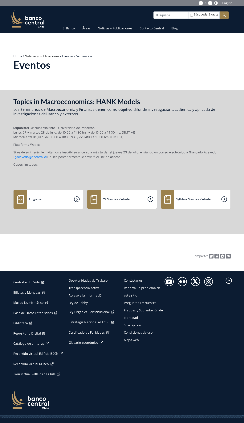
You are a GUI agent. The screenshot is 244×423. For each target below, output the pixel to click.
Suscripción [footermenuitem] (132, 325)
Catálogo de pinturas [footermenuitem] (28, 343)
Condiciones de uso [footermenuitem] (138, 332)
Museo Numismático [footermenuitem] (28, 303)
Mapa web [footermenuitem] (131, 340)
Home (17, 56)
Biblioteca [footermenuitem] (20, 323)
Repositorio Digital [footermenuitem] (27, 333)
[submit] (224, 15)
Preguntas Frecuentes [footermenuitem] (140, 303)
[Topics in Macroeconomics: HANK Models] (228, 256)
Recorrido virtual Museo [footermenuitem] (31, 364)
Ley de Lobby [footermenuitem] (78, 303)
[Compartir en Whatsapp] (222, 256)
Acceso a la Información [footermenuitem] (86, 295)
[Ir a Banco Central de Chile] (27, 19)
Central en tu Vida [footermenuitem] (26, 282)
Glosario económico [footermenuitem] (83, 342)
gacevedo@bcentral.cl (30, 157)
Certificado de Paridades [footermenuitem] (87, 332)
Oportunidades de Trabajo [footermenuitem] (88, 280)
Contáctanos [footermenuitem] (133, 280)
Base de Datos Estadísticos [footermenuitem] (33, 313)
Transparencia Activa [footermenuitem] (84, 288)
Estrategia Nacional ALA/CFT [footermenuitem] (89, 322)
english (227, 3)
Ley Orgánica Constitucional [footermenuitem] (89, 312)
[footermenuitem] (168, 280)
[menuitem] (69, 26)
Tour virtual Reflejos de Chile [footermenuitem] (34, 374)
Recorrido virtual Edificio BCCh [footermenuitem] (35, 354)
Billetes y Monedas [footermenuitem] (27, 292)
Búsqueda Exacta (205, 14)
